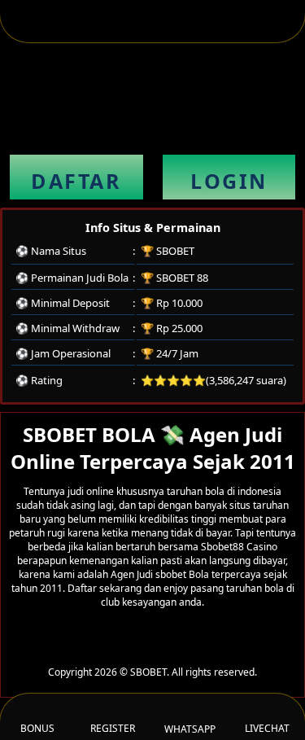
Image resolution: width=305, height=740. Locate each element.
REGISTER (112, 728)
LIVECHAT (267, 728)
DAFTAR (76, 181)
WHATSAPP (190, 729)
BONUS (37, 728)
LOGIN (229, 181)
